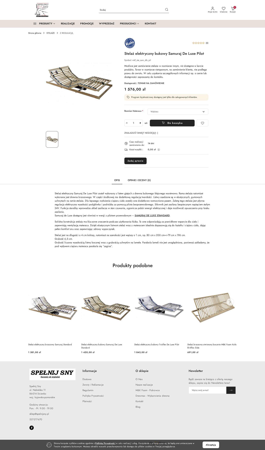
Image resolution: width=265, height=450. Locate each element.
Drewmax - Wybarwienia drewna (152, 396)
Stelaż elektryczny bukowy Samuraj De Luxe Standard (101, 346)
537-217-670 (35, 419)
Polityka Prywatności (93, 396)
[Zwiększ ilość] (140, 123)
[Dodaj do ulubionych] (202, 123)
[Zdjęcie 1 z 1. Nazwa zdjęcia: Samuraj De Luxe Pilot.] (52, 139)
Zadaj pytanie (136, 160)
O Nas (139, 379)
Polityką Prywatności (105, 443)
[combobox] (177, 112)
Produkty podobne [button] (133, 265)
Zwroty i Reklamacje (93, 384)
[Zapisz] (231, 390)
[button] (129, 24)
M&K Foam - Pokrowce (148, 390)
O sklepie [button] (142, 371)
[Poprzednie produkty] (35, 302)
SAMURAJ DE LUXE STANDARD (152, 215)
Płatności (87, 401)
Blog (138, 407)
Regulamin (88, 390)
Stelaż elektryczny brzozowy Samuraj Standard (50, 344)
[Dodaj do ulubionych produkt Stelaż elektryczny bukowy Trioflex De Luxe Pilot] (180, 278)
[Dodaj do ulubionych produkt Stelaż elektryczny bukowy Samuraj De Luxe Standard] (127, 278)
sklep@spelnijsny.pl (39, 414)
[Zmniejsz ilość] (127, 123)
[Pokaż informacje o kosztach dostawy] (158, 149)
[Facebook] (31, 428)
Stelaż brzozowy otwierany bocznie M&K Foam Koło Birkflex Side (211, 346)
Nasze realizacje (144, 384)
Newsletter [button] (196, 371)
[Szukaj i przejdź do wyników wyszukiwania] (167, 10)
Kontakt (139, 401)
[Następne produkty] (230, 302)
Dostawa (87, 379)
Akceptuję (211, 444)
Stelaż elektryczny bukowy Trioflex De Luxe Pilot (156, 344)
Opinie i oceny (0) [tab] (139, 180)
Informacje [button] (90, 371)
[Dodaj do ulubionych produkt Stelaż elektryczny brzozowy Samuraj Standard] (74, 278)
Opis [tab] (117, 180)
